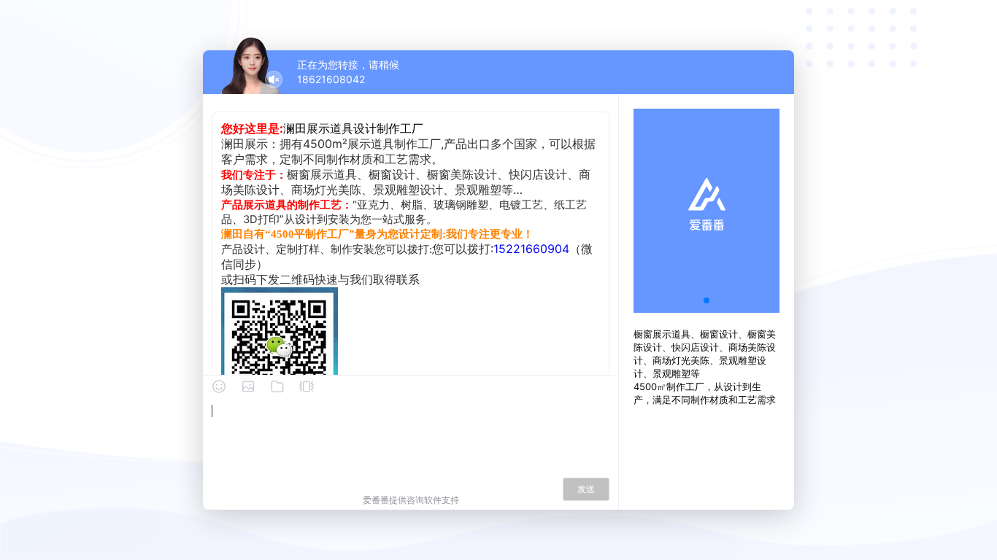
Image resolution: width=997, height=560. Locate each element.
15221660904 (531, 248)
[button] (706, 300)
